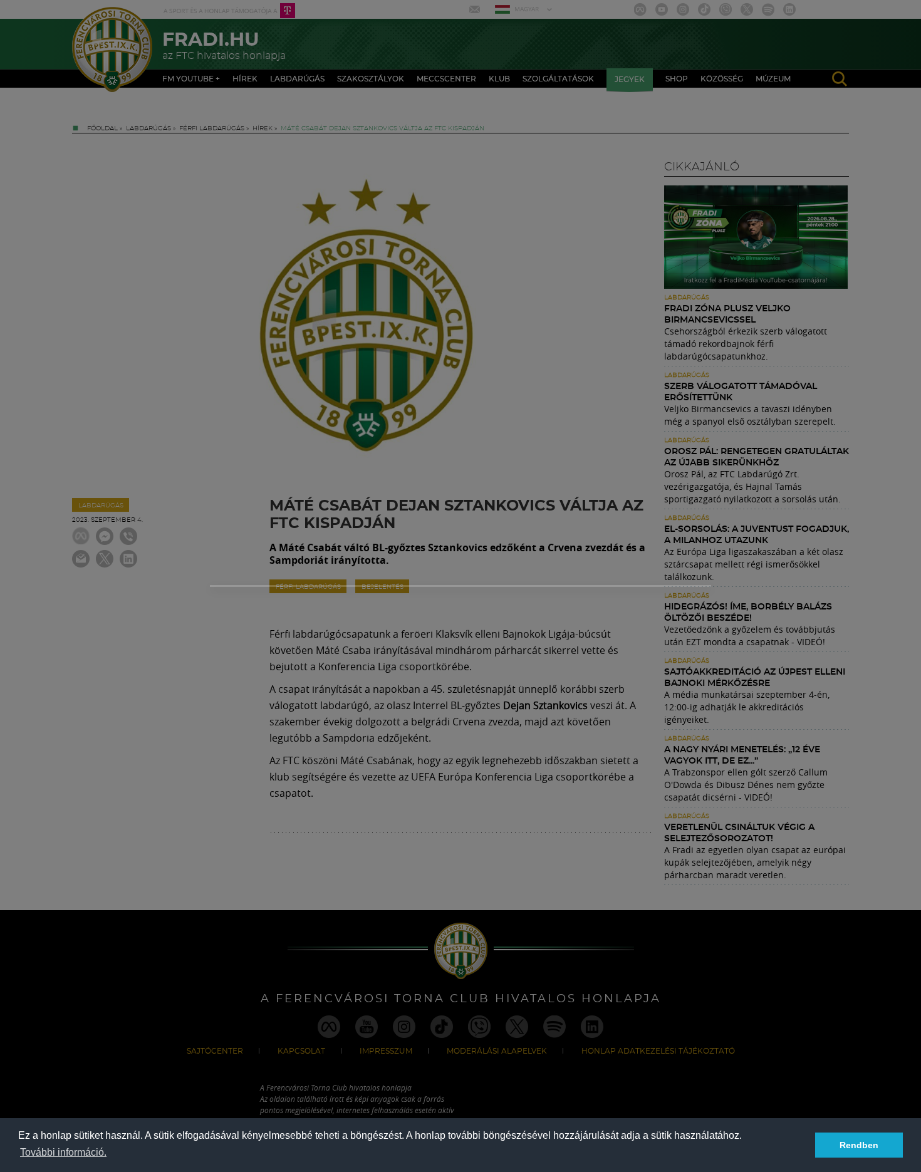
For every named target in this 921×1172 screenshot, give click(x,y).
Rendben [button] (859, 1145)
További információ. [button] (63, 1152)
